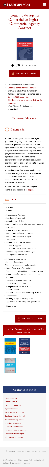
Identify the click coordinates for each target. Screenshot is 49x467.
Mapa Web (28, 460)
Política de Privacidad (11, 463)
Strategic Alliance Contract (15, 416)
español (31, 190)
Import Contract (11, 402)
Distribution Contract (13, 405)
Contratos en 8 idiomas (14, 437)
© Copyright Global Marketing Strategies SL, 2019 (26, 451)
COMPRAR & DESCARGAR (26, 73)
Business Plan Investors (14, 426)
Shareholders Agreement (14, 419)
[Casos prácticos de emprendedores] (10, 354)
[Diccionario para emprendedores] (25, 354)
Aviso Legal (39, 460)
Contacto (26, 463)
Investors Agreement (13, 423)
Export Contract (11, 398)
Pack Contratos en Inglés (14, 434)
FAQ (20, 460)
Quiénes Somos (9, 460)
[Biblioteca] (10, 374)
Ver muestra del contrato (24, 118)
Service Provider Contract (14, 412)
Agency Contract (11, 409)
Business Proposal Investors (16, 430)
